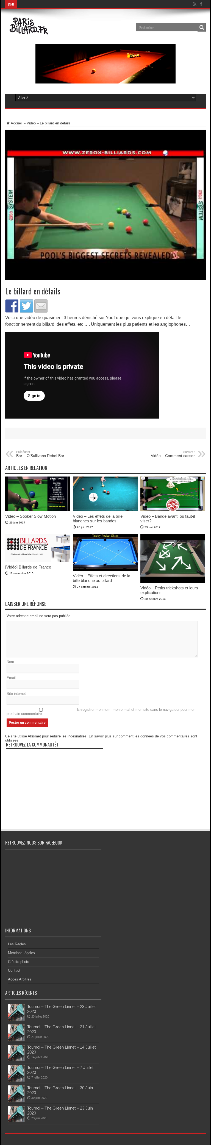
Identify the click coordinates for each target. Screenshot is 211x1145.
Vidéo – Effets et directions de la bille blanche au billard (101, 578)
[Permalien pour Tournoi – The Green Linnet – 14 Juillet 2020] (16, 1060)
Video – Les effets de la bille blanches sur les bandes (98, 518)
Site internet (16, 694)
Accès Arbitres (19, 979)
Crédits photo (18, 962)
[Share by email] (41, 306)
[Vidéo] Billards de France (28, 567)
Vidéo (31, 123)
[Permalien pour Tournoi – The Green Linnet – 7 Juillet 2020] (16, 1080)
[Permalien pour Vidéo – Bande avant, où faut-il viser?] (172, 510)
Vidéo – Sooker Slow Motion (30, 516)
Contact (14, 970)
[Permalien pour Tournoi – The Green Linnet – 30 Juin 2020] (16, 1101)
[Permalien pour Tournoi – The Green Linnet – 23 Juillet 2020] (16, 1019)
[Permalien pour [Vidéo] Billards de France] (37, 561)
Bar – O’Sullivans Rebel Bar (40, 454)
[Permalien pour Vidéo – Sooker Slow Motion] (37, 510)
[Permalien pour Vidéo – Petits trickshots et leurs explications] (172, 582)
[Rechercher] (202, 27)
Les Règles (17, 944)
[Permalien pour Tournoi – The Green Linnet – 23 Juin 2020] (16, 1121)
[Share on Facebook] (11, 306)
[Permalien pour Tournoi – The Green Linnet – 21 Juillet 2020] (16, 1040)
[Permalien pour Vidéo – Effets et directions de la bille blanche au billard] (105, 569)
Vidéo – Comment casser (173, 454)
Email (11, 678)
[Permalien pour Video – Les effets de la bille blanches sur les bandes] (105, 510)
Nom (10, 662)
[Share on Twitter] (26, 306)
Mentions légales (21, 953)
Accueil (17, 123)
